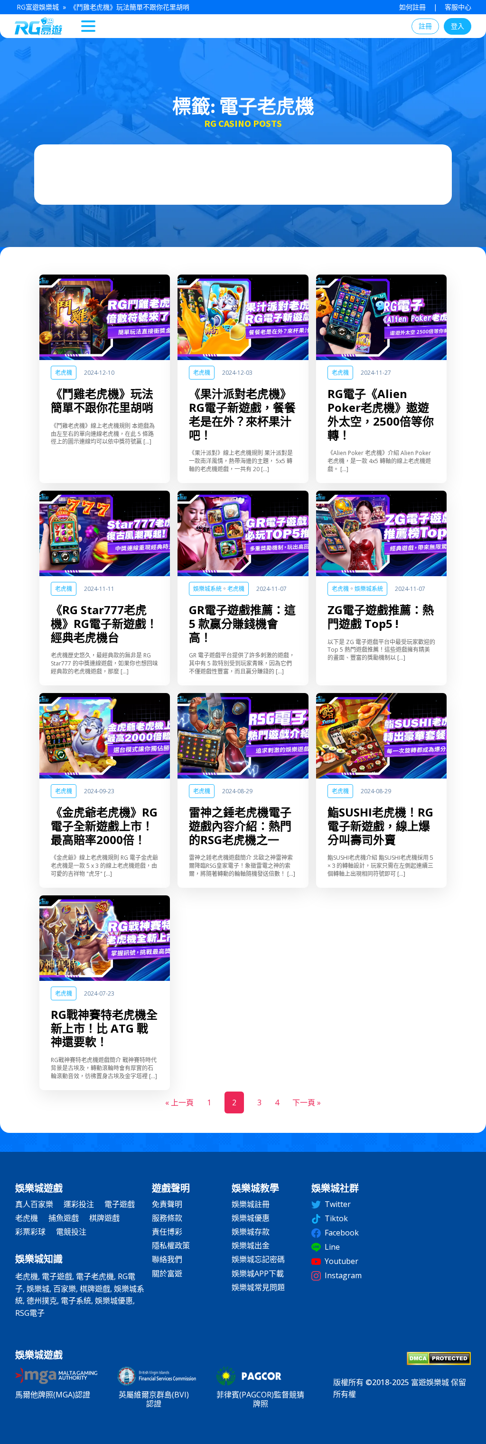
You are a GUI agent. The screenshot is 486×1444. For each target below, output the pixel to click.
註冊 (425, 25)
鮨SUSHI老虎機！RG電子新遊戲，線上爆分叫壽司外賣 (380, 826)
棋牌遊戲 (104, 1218)
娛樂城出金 (251, 1245)
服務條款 (167, 1218)
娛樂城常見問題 (258, 1287)
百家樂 (64, 1288)
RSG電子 (30, 1313)
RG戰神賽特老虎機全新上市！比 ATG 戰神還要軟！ (104, 1028)
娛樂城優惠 (114, 1300)
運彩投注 (79, 1204)
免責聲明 (167, 1204)
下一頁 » (306, 1102)
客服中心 (458, 6)
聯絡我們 (167, 1259)
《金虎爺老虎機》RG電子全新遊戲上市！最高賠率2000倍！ (104, 826)
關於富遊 (167, 1273)
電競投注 (71, 1231)
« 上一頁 (179, 1102)
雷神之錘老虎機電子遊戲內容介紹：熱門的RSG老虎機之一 (240, 826)
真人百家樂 (34, 1204)
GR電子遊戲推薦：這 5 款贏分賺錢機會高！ (242, 623)
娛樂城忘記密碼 (258, 1259)
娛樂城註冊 (251, 1204)
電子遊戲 (119, 1204)
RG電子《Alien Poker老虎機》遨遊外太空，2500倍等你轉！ (380, 414)
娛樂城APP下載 (258, 1273)
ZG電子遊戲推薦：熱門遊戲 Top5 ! (380, 617)
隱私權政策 (171, 1245)
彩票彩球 (30, 1231)
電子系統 (76, 1300)
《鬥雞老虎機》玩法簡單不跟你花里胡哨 (102, 401)
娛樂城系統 (207, 589)
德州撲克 (42, 1300)
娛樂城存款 (251, 1231)
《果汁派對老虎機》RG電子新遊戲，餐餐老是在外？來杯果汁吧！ (242, 414)
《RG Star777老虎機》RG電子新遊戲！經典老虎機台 (104, 623)
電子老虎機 (95, 1276)
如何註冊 (412, 6)
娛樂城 (38, 1288)
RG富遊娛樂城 (38, 6)
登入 (457, 25)
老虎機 (63, 373)
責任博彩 (167, 1231)
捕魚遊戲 (63, 1218)
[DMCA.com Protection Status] (439, 1362)
